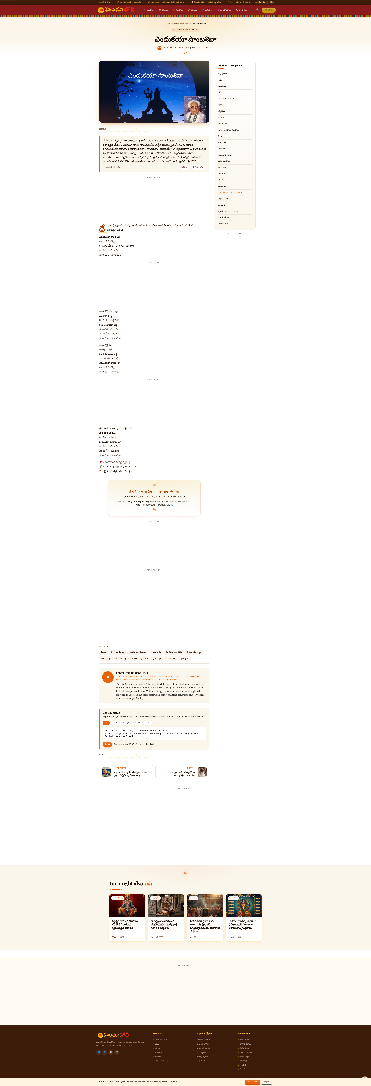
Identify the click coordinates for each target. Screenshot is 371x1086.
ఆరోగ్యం (221, 80)
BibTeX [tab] (136, 723)
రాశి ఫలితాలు (223, 167)
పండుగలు (206, 10)
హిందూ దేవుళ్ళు (224, 217)
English (262, 2)
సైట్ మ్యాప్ (243, 1061)
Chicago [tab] (125, 723)
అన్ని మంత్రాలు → (203, 1061)
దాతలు (163, 10)
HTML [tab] (148, 723)
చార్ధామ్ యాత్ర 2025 (226, 98)
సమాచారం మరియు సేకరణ (180, 24)
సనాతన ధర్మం (121, 658)
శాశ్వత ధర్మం (156, 652)
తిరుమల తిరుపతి (161, 1040)
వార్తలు (220, 180)
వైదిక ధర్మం (157, 658)
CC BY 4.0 (133, 744)
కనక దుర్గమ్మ (159, 1052)
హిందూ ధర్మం (106, 658)
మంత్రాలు (177, 10)
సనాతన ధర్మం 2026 (140, 658)
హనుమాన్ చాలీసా (203, 1040)
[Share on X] (111, 129)
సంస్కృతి (221, 205)
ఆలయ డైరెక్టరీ (244, 1057)
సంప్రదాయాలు (224, 10)
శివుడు (103, 652)
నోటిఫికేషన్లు (268, 10)
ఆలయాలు (148, 10)
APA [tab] (106, 723)
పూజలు (192, 10)
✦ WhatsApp (199, 167)
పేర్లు (220, 136)
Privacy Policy (160, 1082)
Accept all (253, 1082)
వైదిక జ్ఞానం (185, 658)
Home (167, 24)
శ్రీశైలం (157, 1044)
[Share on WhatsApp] (125, 129)
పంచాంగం (222, 142)
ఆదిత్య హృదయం (203, 1057)
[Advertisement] (154, 200)
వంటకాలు (222, 186)
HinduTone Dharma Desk (175, 48)
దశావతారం (222, 123)
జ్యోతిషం (221, 111)
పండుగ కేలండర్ (245, 1040)
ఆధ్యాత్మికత (222, 73)
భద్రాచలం (158, 1057)
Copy (107, 744)
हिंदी (271, 2)
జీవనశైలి (221, 105)
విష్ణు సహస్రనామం (203, 1044)
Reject (266, 1082)
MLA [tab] (115, 723)
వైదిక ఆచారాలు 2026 (174, 652)
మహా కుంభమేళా (224, 161)
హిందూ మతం (171, 658)
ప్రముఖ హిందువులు (225, 155)
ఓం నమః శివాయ (117, 652)
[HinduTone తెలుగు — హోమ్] (116, 10)
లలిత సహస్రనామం (203, 1048)
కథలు (220, 92)
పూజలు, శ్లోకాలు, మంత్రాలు (228, 130)
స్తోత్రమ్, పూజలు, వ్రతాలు (228, 211)
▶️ (110, 1052)
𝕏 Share (185, 167)
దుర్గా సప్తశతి (201, 1052)
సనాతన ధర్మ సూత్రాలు (138, 652)
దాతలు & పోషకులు (246, 1052)
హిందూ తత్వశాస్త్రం (194, 652)
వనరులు (221, 173)
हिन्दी (242, 1069)
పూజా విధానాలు (245, 1044)
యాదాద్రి (158, 1048)
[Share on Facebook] (118, 129)
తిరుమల (221, 117)
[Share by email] (139, 129)
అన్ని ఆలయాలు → (161, 1061)
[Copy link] (146, 129)
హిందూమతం (242, 10)
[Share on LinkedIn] (132, 129)
